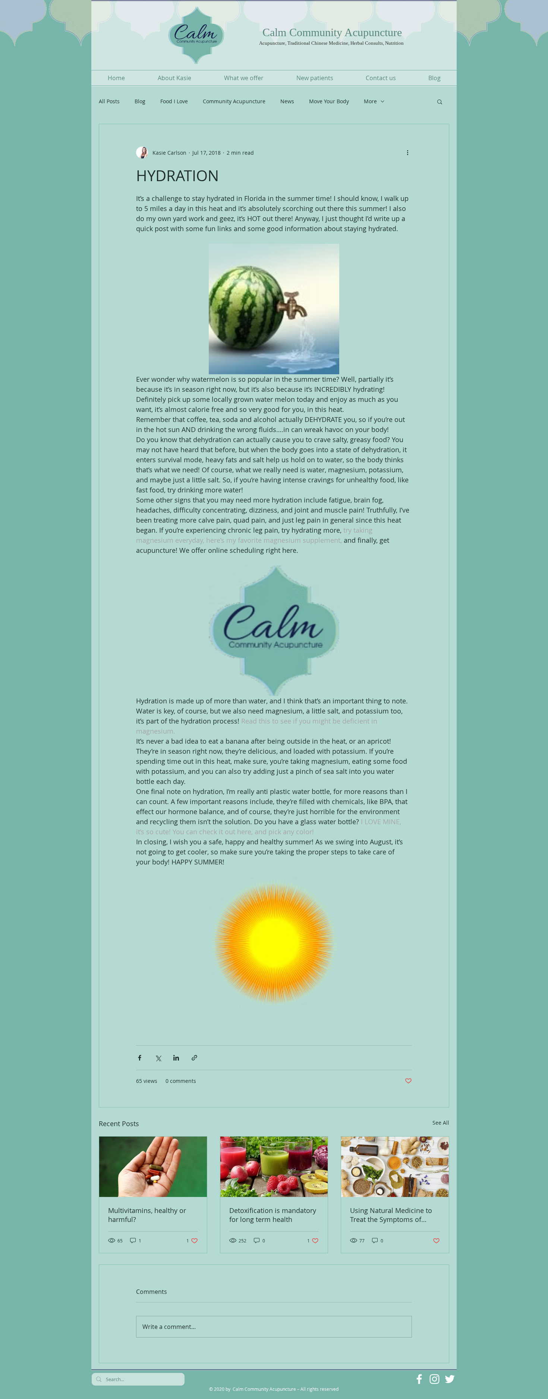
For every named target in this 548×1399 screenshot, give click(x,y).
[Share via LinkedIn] (176, 1057)
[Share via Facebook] (139, 1057)
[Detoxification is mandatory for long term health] (274, 1167)
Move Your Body (329, 101)
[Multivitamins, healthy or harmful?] (153, 1167)
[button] (439, 101)
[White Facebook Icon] (419, 1379)
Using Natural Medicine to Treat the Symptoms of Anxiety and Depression (391, 1215)
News (287, 101)
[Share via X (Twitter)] (157, 1057)
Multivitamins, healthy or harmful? (147, 1215)
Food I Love (174, 101)
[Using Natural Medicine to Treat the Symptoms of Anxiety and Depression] (395, 1167)
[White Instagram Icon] (434, 1379)
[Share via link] (194, 1057)
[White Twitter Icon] (449, 1379)
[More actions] (407, 152)
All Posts (109, 101)
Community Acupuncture (234, 101)
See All (440, 1122)
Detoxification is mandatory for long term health (272, 1215)
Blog (140, 101)
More (370, 101)
